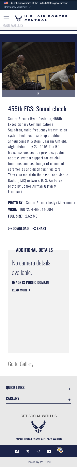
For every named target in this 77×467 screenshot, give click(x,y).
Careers (12, 398)
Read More (20, 290)
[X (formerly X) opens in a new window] (28, 452)
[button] (18, 7)
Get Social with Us (39, 416)
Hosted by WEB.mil (39, 461)
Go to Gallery (21, 363)
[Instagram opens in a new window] (38, 452)
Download (20, 228)
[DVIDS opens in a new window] (60, 450)
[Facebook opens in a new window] (17, 452)
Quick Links (15, 387)
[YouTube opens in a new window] (49, 452)
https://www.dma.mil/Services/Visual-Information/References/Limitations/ (36, 345)
